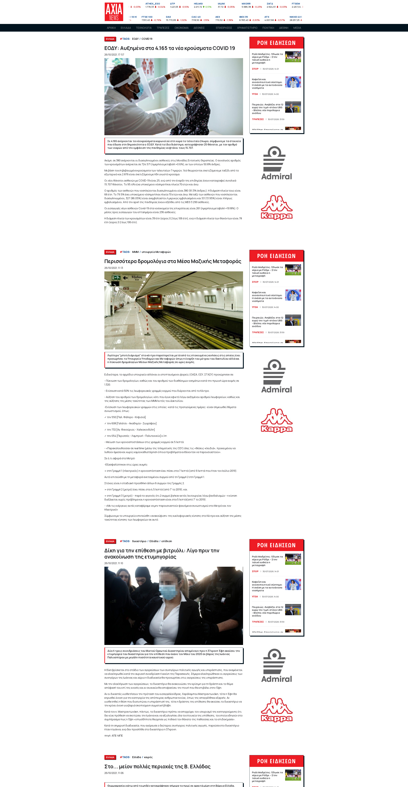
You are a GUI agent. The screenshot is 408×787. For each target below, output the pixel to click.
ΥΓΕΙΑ (255, 93)
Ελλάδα (153, 541)
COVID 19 (147, 39)
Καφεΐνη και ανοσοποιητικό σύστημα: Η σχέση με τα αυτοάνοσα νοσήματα (267, 84)
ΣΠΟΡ (255, 68)
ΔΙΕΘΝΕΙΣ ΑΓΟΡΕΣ (199, 31)
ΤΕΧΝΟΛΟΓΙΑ (144, 28)
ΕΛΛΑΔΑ (126, 28)
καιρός (148, 757)
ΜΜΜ (135, 252)
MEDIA (297, 28)
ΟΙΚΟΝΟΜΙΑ (182, 28)
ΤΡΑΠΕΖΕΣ (163, 28)
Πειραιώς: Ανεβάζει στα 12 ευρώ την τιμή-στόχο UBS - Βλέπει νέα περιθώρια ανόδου (267, 109)
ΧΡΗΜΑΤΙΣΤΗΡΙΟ (247, 28)
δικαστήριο (139, 541)
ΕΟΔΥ (135, 39)
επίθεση (166, 541)
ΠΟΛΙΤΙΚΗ (268, 28)
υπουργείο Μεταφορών (156, 252)
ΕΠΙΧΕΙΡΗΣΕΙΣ (224, 28)
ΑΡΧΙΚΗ (111, 28)
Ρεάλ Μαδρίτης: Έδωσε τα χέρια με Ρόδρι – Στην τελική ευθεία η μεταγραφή (267, 58)
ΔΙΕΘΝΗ (283, 28)
